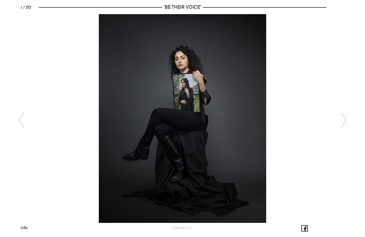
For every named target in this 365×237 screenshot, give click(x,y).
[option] (182, 118)
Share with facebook (300, 227)
